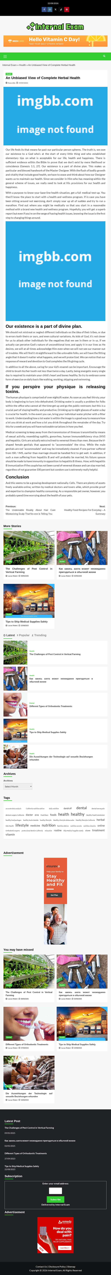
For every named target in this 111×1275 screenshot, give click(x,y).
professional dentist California (32, 831)
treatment (98, 830)
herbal (101, 819)
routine (58, 830)
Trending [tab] (39, 635)
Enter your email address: (55, 1194)
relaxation (48, 831)
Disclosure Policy (57, 1266)
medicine (35, 825)
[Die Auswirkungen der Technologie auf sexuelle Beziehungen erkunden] (15, 756)
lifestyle (22, 825)
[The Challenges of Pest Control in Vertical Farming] (28, 548)
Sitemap (71, 1266)
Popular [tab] (24, 635)
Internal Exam (9, 65)
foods (53, 814)
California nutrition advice (35, 808)
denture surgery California (15, 815)
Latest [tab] (10, 635)
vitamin (10, 834)
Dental (31, 703)
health (63, 814)
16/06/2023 (25, 1100)
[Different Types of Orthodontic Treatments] (15, 704)
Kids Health (10, 826)
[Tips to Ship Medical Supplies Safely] (28, 601)
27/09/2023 (25, 1048)
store (87, 830)
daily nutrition (54, 808)
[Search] (104, 56)
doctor (29, 814)
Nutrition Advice (63, 826)
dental (81, 808)
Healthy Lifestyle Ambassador (63, 820)
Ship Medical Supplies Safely (73, 831)
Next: (84, 510)
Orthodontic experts (13, 831)
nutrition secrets (76, 826)
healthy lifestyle (45, 820)
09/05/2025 (25, 576)
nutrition (49, 825)
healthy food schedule (30, 820)
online (101, 825)
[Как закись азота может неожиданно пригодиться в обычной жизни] (82, 548)
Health (22, 65)
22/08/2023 (25, 625)
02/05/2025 (78, 576)
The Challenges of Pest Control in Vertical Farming (55, 654)
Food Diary (44, 815)
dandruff (68, 808)
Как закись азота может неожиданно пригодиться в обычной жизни (40, 1140)
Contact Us (41, 1266)
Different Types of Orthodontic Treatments (50, 706)
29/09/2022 (23, 83)
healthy (78, 814)
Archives (8, 780)
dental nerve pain (98, 808)
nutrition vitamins (89, 826)
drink (37, 815)
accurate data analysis (13, 808)
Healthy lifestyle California (85, 820)
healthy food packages (13, 820)
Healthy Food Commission (95, 815)
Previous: (31, 510)
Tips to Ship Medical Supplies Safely (27, 621)
